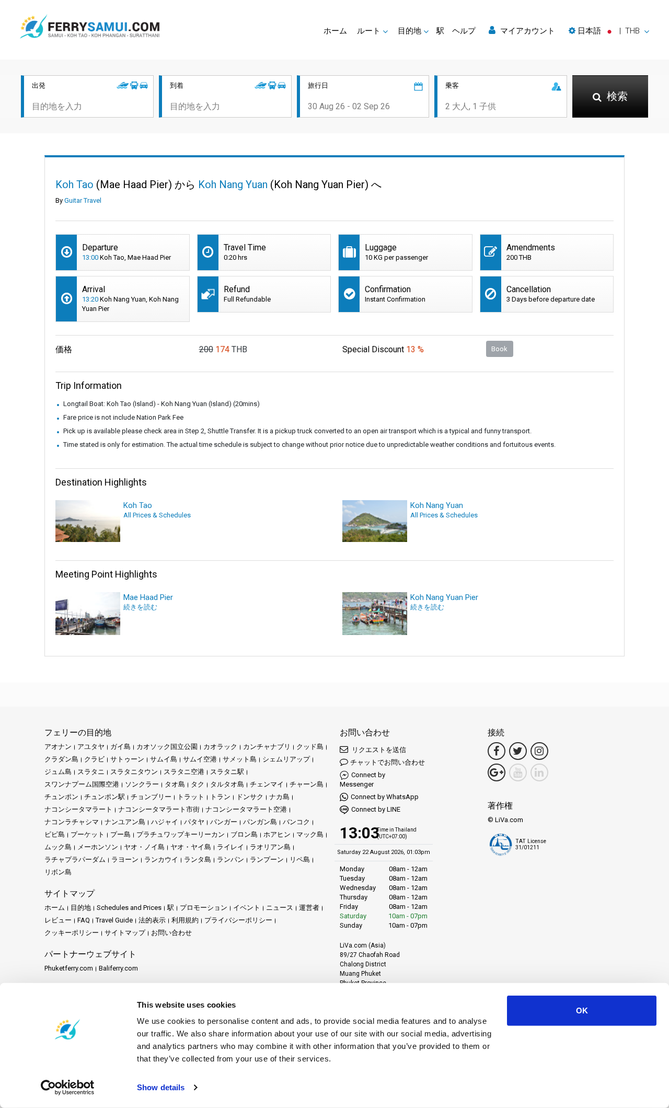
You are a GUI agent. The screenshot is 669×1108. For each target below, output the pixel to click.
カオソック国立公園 (167, 747)
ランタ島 (197, 859)
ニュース (279, 907)
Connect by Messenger (362, 779)
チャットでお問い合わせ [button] (387, 762)
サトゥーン (127, 759)
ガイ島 (120, 747)
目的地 (81, 907)
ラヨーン (125, 859)
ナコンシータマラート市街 (159, 809)
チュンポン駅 (104, 797)
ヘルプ (464, 31)
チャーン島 (307, 784)
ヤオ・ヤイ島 (190, 847)
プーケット (88, 834)
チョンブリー (151, 797)
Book (499, 349)
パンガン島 (260, 822)
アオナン (58, 747)
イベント (246, 907)
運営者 (309, 907)
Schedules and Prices (129, 907)
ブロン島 (244, 834)
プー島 (120, 834)
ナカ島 (279, 797)
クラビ (94, 759)
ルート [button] (368, 31)
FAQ (83, 920)
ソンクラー (142, 784)
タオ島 (175, 784)
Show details (160, 1087)
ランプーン (267, 859)
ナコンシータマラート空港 (246, 809)
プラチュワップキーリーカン (180, 834)
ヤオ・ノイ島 (144, 847)
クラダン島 (61, 759)
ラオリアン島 (270, 847)
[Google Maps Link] (496, 772)
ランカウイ (161, 859)
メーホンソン (97, 847)
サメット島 (240, 759)
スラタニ (91, 772)
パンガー (223, 822)
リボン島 (58, 872)
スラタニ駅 (227, 772)
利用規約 (185, 920)
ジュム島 (58, 772)
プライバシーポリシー (238, 920)
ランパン (230, 859)
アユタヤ (91, 747)
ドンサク (249, 797)
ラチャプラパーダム (75, 859)
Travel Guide (114, 920)
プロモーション (203, 907)
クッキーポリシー (71, 933)
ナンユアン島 (125, 822)
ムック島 (58, 847)
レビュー (58, 920)
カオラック (220, 747)
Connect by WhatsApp (385, 797)
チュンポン (61, 797)
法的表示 (152, 920)
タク (197, 784)
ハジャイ (164, 822)
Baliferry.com (118, 968)
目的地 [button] (409, 31)
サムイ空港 (200, 759)
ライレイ (230, 847)
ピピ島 (54, 834)
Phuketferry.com (68, 968)
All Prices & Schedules (157, 515)
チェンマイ (267, 784)
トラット (190, 797)
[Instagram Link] (539, 751)
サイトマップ (125, 933)
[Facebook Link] (496, 751)
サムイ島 (163, 759)
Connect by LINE (375, 809)
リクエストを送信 (378, 750)
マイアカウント (526, 31)
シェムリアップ (286, 759)
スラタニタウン (134, 772)
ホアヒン (277, 834)
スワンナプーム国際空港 (81, 784)
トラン (220, 797)
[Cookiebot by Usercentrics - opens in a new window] (67, 1087)
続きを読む (140, 607)
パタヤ (194, 822)
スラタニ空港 (184, 772)
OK (582, 1010)
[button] (609, 31)
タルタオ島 (227, 784)
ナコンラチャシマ (71, 822)
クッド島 (310, 747)
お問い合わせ (171, 933)
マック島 (310, 834)
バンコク (296, 822)
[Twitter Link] (518, 751)
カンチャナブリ (267, 747)
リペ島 (300, 859)
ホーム (335, 31)
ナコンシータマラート (78, 809)
